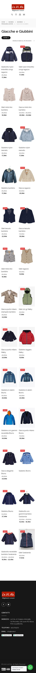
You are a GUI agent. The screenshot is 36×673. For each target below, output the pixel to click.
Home (3, 22)
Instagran (8, 604)
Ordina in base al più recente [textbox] (21, 40)
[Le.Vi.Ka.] (18, 8)
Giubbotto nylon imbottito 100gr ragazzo (7, 69)
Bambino (20, 22)
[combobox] (23, 40)
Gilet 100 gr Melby (25, 309)
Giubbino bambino (8, 188)
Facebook (4, 604)
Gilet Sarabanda (25, 553)
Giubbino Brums (25, 471)
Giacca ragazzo (24, 188)
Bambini (11, 22)
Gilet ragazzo (24, 269)
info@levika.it (11, 631)
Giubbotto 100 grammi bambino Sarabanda (25, 514)
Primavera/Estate (7, 24)
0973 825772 (15, 627)
